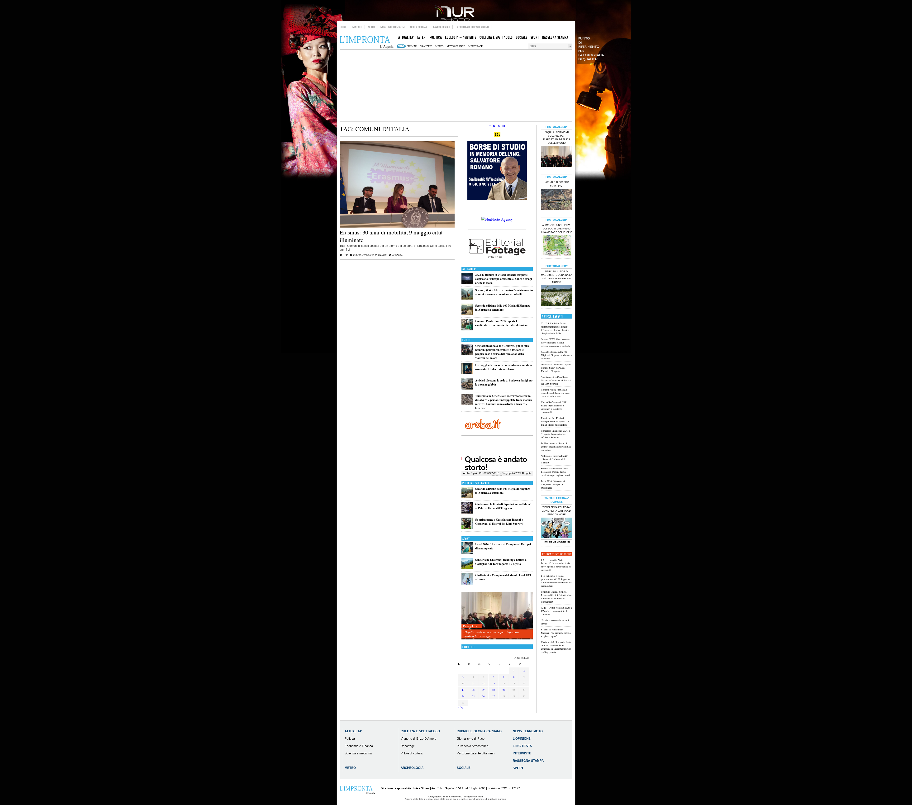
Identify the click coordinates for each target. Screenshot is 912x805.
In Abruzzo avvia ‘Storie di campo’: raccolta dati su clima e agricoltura (556, 447)
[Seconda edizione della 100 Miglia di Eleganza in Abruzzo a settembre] (467, 314)
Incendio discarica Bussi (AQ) (556, 184)
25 (473, 696)
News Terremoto (528, 731)
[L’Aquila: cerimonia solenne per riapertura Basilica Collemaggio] (497, 616)
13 (493, 683)
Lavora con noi (441, 27)
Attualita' (469, 269)
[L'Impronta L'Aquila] (367, 42)
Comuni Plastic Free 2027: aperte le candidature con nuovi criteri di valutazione (501, 323)
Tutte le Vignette (556, 541)
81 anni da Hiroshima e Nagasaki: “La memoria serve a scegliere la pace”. (555, 633)
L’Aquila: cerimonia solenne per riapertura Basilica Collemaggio (491, 634)
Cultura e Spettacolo (476, 483)
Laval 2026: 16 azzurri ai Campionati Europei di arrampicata (553, 484)
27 (493, 696)
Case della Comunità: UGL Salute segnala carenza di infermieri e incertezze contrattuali (554, 407)
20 (493, 689)
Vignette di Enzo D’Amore (418, 738)
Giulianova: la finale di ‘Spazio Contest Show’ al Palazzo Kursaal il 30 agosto (503, 506)
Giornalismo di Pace (470, 738)
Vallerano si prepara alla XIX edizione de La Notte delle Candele (554, 459)
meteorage (475, 46)
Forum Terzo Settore (557, 554)
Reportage (408, 746)
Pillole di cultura (412, 753)
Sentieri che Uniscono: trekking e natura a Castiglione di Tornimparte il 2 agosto (501, 562)
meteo (439, 46)
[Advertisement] (456, 85)
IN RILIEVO (381, 254)
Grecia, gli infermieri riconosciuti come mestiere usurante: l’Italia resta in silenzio (503, 367)
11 (473, 683)
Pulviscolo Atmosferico (472, 746)
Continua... (397, 254)
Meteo (371, 27)
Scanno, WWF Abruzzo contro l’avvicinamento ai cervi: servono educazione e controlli (504, 292)
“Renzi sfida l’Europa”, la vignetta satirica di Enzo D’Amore (556, 511)
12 (483, 683)
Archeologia (412, 768)
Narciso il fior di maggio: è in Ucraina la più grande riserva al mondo (556, 276)
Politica (350, 738)
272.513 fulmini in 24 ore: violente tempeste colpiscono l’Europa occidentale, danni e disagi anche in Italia (503, 279)
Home (344, 27)
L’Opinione (522, 738)
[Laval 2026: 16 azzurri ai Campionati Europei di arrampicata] (467, 553)
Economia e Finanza (359, 746)
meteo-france (456, 46)
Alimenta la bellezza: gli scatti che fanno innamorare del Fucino (556, 228)
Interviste (522, 753)
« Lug (461, 707)
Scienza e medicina (358, 753)
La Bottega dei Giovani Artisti (472, 27)
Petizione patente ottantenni (476, 753)
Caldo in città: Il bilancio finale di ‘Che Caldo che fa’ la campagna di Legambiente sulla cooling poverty (556, 647)
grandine (426, 46)
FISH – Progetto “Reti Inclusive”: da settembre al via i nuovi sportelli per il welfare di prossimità (556, 565)
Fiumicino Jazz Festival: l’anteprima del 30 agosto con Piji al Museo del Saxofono (555, 421)
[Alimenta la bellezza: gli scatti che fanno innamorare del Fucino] (556, 246)
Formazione (368, 254)
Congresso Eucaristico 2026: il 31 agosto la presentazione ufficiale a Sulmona (555, 434)
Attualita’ (353, 731)
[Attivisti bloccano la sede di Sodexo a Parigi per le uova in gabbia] (467, 389)
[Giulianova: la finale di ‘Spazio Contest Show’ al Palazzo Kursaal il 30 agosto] (467, 512)
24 (463, 696)
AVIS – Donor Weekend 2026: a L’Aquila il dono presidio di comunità (556, 611)
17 (463, 689)
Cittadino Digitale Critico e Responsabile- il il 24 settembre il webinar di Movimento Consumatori (556, 596)
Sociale (463, 768)
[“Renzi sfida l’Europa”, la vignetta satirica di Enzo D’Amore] (556, 528)
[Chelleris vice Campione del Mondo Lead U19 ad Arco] (467, 583)
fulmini (412, 46)
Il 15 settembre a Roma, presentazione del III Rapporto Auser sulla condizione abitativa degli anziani (556, 580)
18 (473, 689)
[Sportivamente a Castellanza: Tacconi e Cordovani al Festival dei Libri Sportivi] (467, 528)
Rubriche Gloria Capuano (479, 731)
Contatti (357, 27)
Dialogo (357, 254)
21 (504, 689)
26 (483, 696)
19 (483, 689)
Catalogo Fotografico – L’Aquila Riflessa (403, 27)
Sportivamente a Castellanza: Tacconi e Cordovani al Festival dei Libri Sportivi (499, 522)
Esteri (466, 340)
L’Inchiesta (522, 746)
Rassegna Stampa (528, 760)
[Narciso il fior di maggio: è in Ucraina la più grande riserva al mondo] (556, 296)
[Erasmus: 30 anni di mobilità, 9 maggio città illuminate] (397, 226)
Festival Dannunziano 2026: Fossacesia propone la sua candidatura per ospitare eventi (555, 472)
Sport (466, 539)
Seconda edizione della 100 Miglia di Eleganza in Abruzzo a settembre (502, 308)
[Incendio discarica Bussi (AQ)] (556, 200)
